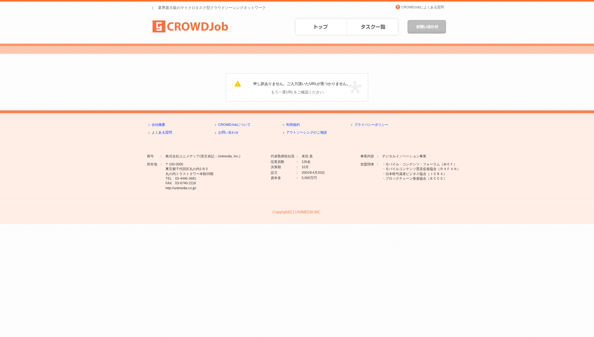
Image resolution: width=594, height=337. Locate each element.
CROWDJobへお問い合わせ (426, 26)
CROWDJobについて (234, 124)
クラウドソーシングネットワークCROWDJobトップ (320, 26)
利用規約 (293, 124)
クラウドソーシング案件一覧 (374, 26)
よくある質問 (162, 132)
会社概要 (158, 124)
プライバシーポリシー (371, 124)
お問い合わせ (228, 132)
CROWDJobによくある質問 (422, 7)
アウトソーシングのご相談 (306, 132)
